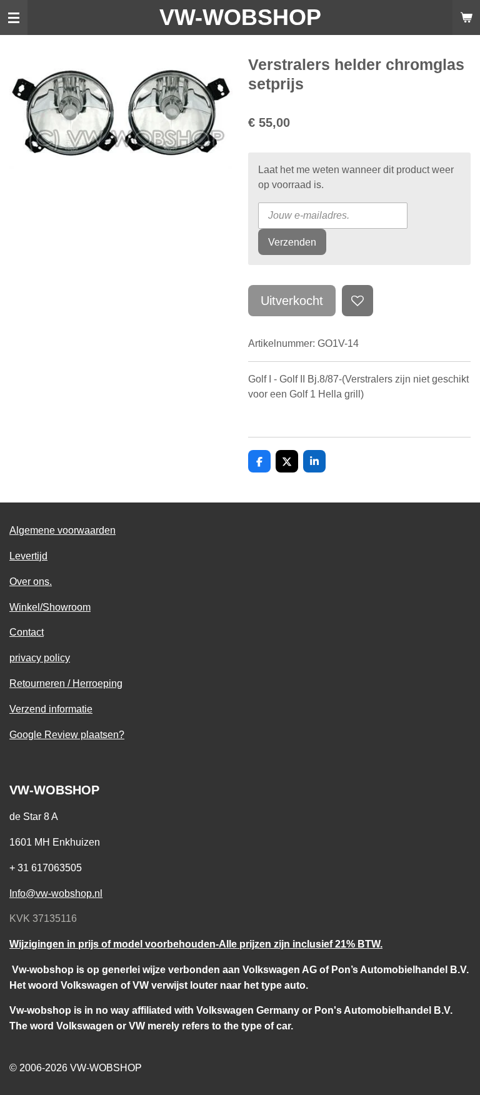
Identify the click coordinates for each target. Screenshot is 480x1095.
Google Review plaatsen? (66, 734)
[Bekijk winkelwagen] (466, 17)
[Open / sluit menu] (14, 17)
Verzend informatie (50, 708)
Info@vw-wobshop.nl (55, 893)
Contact (26, 632)
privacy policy (39, 657)
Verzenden (292, 242)
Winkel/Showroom (50, 606)
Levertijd (28, 555)
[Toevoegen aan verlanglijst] (357, 300)
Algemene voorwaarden (62, 530)
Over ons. (30, 581)
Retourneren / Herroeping (65, 683)
